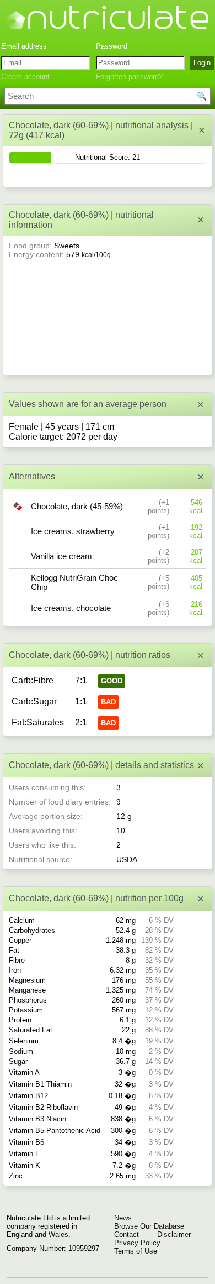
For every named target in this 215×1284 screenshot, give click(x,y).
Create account (25, 76)
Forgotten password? (129, 76)
